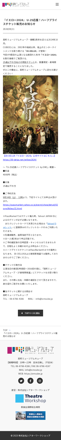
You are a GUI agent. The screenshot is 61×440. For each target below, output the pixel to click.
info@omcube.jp (33, 369)
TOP (5, 330)
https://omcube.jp (33, 373)
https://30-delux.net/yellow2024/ (20, 159)
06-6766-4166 (23, 366)
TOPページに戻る (32, 313)
